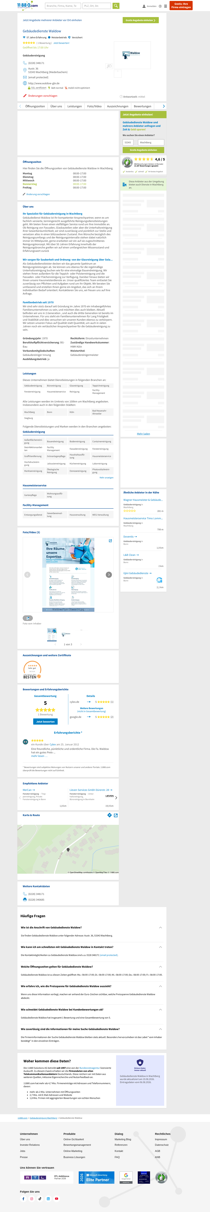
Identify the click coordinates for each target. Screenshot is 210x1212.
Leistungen (74, 106)
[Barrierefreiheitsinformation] (161, 6)
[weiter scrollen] (163, 106)
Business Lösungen (74, 1157)
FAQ (117, 1157)
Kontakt (119, 1151)
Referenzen (121, 1145)
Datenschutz (162, 1145)
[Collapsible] (160, 927)
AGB (157, 1151)
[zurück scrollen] (20, 106)
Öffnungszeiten (35, 106)
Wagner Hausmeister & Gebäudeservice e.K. (143, 500)
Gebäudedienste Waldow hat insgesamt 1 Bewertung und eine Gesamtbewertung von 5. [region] (66, 1017)
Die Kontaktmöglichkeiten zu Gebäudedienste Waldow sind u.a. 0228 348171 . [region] (69, 955)
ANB (157, 1157)
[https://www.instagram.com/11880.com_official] (31, 1198)
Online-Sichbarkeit (73, 1139)
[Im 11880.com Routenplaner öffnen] (109, 814)
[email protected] (109, 955)
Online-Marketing (72, 1151)
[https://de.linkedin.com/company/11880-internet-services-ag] (48, 1198)
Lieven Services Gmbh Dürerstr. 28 (89, 790)
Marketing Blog (123, 1139)
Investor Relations (30, 1145)
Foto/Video (94, 106)
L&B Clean (129, 555)
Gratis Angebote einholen (139, 20)
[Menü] (167, 6)
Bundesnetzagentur (89, 1067)
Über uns (56, 106)
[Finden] (116, 6)
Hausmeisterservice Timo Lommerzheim (143, 518)
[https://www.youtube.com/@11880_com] (56, 1198)
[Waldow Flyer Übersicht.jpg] (110, 541)
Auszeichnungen (117, 106)
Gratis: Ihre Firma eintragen (181, 5)
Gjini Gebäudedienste (135, 573)
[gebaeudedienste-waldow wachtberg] (51, 634)
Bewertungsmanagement (77, 1145)
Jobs (22, 1151)
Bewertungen (142, 106)
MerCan (27, 790)
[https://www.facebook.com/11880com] (23, 1198)
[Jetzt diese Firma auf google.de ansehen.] (89, 716)
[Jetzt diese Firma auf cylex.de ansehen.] (89, 701)
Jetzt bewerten (45, 721)
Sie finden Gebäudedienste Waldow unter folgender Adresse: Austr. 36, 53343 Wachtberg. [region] (67, 935)
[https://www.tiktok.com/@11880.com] (40, 1198)
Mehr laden (143, 433)
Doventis (128, 536)
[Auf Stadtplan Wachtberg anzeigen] (116, 815)
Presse (24, 1157)
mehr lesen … (39, 756)
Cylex (53, 744)
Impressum (161, 1139)
